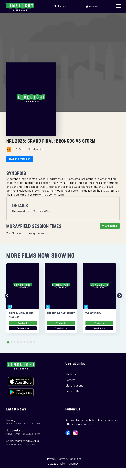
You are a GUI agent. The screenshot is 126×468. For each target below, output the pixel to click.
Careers (70, 380)
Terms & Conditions (69, 458)
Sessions (22, 328)
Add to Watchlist (20, 158)
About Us (70, 374)
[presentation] (6, 296)
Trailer (22, 323)
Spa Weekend (14, 430)
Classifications (74, 385)
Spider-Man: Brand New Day (23, 441)
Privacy (51, 458)
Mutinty (10, 420)
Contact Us (72, 391)
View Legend (109, 225)
